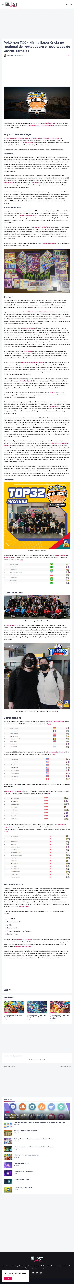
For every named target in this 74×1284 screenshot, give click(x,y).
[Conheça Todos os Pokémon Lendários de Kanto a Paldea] (8, 1141)
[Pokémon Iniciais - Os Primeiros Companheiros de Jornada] (8, 1149)
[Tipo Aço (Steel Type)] (8, 1181)
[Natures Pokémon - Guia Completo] (8, 1133)
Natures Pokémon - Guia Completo (26, 1131)
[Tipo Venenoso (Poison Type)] (8, 1173)
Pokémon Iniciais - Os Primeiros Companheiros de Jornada (34, 1147)
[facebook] (33, 1273)
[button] (2, 4)
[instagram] (41, 1273)
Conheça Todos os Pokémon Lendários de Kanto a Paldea (34, 1139)
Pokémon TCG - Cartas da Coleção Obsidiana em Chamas (59, 1017)
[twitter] (37, 1273)
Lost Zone (34, 183)
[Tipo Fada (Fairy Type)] (8, 1165)
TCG (10, 990)
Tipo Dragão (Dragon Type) (23, 1187)
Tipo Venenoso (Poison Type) (24, 1171)
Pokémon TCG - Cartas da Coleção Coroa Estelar (36, 1016)
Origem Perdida (9, 183)
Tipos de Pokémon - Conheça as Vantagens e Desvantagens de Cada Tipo (39, 1122)
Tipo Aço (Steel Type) (21, 1179)
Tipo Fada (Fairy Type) (21, 1163)
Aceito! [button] (7, 1279)
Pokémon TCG (50, 123)
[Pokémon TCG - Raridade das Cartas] (8, 1157)
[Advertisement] (37, 23)
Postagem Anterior (9, 1066)
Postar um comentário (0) (37, 1060)
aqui (21, 560)
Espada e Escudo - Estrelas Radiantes (41, 126)
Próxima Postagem (65, 1066)
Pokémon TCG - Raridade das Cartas (13, 1016)
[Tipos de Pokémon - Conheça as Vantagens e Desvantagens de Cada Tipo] (8, 1125)
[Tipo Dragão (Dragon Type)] (8, 1190)
